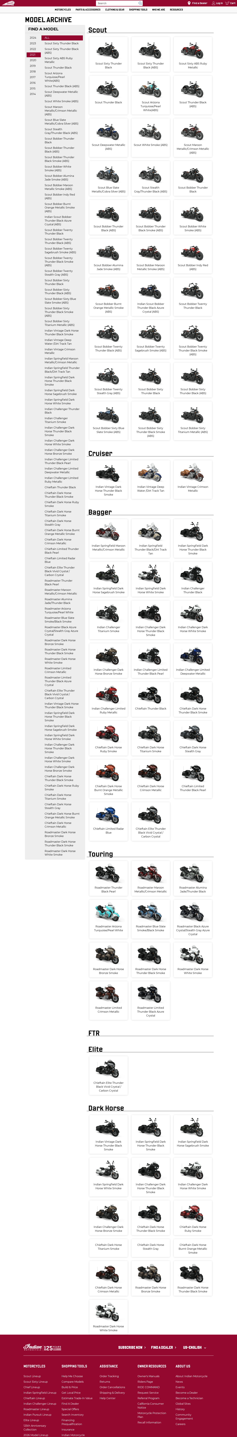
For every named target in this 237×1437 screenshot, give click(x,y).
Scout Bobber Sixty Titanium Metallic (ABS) (59, 323)
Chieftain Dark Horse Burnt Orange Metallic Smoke (62, 532)
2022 (33, 49)
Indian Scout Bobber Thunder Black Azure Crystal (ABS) (58, 220)
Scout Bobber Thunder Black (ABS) (59, 149)
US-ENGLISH (192, 1368)
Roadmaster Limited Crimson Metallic (58, 670)
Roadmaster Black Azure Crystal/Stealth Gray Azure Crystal (61, 631)
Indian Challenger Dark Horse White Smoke (59, 442)
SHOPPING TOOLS (138, 9)
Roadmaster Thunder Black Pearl (58, 582)
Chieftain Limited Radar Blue (60, 560)
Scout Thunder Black (58, 67)
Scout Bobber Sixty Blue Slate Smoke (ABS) (60, 300)
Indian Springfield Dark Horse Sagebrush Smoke (61, 392)
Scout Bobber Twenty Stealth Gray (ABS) (59, 272)
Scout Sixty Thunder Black (62, 43)
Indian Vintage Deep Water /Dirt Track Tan (58, 342)
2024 (33, 37)
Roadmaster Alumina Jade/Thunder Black (58, 601)
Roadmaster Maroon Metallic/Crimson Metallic (61, 591)
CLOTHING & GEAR (114, 9)
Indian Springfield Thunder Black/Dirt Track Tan (62, 369)
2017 (32, 77)
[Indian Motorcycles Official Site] (8, 3)
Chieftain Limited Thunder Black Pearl (62, 550)
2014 (33, 94)
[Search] (139, 3)
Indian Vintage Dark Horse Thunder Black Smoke (62, 332)
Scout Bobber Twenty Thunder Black (59, 232)
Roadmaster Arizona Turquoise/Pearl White (59, 610)
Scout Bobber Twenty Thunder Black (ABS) (59, 241)
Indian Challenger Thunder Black (62, 411)
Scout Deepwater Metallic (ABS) (61, 93)
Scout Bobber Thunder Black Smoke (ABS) (59, 159)
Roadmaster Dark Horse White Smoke (60, 660)
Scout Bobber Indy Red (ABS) (60, 196)
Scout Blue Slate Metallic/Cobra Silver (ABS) (61, 121)
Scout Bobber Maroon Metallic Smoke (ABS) (59, 187)
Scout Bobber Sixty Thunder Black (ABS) (58, 291)
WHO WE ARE (158, 9)
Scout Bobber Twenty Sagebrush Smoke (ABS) (60, 250)
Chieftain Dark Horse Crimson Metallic (58, 541)
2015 (32, 88)
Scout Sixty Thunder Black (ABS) (62, 51)
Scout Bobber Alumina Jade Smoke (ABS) (59, 177)
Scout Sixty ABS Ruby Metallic (59, 60)
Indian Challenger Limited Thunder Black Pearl (61, 461)
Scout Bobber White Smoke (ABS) (58, 168)
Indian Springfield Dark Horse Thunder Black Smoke (60, 381)
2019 (33, 65)
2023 (33, 43)
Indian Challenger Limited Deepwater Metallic (61, 470)
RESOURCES (176, 9)
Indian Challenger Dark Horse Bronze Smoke (59, 451)
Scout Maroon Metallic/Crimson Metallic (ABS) (61, 110)
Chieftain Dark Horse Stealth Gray (58, 522)
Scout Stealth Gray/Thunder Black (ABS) (61, 131)
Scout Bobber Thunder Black (59, 140)
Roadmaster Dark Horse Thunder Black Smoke (60, 651)
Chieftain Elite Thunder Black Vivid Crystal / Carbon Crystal (60, 571)
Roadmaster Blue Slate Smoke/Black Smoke (59, 619)
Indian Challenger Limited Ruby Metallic (61, 479)
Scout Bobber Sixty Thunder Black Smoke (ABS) (59, 312)
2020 (33, 60)
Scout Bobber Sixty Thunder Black (57, 282)
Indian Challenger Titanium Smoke (56, 420)
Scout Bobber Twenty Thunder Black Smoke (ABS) (59, 262)
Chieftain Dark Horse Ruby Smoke (62, 504)
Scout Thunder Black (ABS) (62, 86)
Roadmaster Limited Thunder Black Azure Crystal (58, 681)
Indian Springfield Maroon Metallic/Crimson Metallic (61, 360)
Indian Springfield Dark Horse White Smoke (60, 401)
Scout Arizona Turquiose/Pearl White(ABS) (55, 77)
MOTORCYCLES (63, 9)
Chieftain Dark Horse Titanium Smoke (58, 513)
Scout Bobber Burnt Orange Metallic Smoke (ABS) (60, 207)
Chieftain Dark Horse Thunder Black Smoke (59, 495)
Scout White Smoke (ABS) (61, 101)
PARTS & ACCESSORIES (88, 9)
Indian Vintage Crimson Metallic (60, 351)
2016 (33, 82)
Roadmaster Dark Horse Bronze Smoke (60, 642)
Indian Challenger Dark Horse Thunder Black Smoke (59, 431)
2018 (33, 71)
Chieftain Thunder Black (60, 487)
